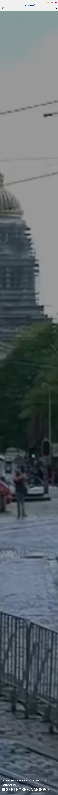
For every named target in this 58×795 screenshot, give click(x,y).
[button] (56, 8)
